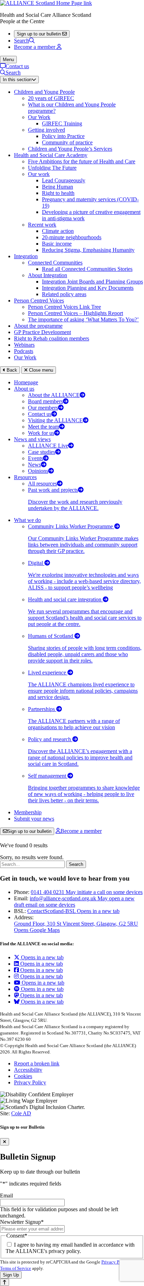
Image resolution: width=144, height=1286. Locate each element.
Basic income (57, 244)
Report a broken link (36, 1063)
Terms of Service (15, 1268)
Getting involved (46, 130)
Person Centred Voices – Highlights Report (75, 313)
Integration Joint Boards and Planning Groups (92, 282)
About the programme (38, 326)
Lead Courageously (63, 180)
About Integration (47, 275)
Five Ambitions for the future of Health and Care (81, 161)
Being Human (57, 187)
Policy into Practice (63, 136)
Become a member (81, 831)
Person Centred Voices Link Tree (64, 307)
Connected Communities (55, 263)
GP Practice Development (42, 332)
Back (11, 370)
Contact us (17, 66)
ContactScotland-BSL (73, 911)
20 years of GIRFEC (51, 98)
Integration (26, 256)
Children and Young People (44, 92)
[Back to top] (4, 1282)
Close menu (40, 370)
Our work (39, 174)
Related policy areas (64, 294)
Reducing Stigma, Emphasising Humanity (88, 250)
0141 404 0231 (87, 892)
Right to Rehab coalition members (51, 338)
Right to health (58, 193)
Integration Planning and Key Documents (88, 288)
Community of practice (67, 142)
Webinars (24, 345)
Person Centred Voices (39, 300)
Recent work (42, 225)
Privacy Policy (30, 1082)
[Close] (4, 1141)
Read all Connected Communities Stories (87, 269)
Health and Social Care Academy (50, 155)
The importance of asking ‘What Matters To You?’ (83, 319)
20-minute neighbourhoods (71, 237)
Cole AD (21, 1113)
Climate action (58, 231)
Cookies (23, 1076)
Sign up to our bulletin (29, 831)
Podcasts (23, 351)
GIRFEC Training (62, 123)
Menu (8, 59)
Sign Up (11, 1275)
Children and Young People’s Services (70, 149)
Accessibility (28, 1070)
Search (21, 41)
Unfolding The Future (52, 168)
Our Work (39, 117)
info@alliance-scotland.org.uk (74, 901)
